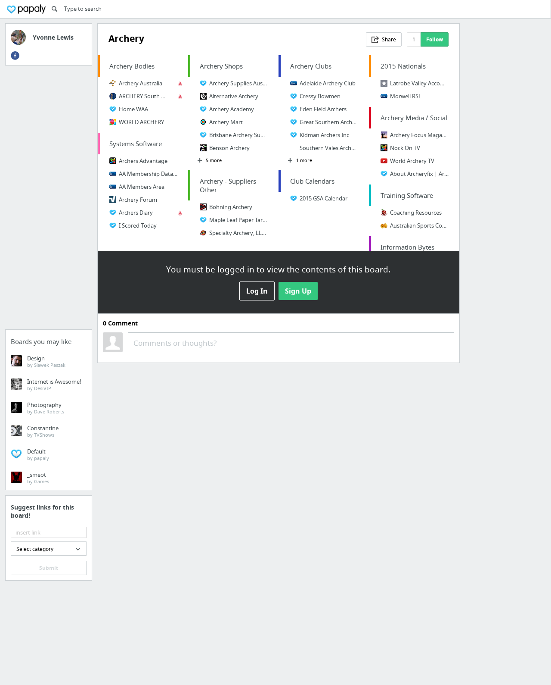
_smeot (38, 478)
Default (38, 454)
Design (46, 361)
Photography (45, 408)
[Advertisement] (48, 200)
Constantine (43, 431)
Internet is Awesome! (54, 384)
